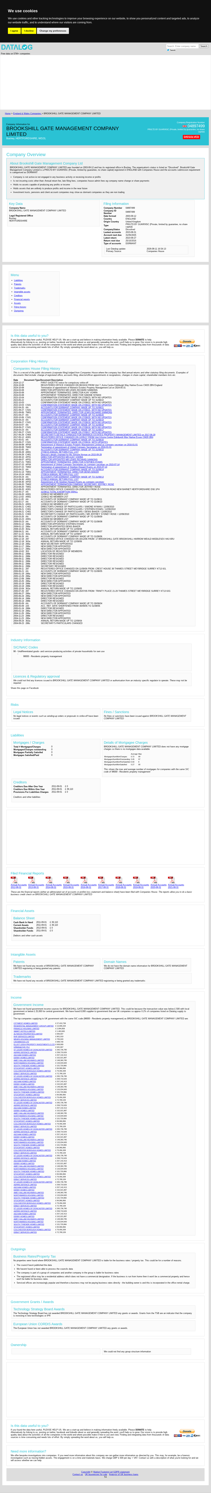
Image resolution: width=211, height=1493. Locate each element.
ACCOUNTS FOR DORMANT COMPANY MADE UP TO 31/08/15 (72, 449)
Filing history (20, 307)
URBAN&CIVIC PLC (22, 1047)
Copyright (85, 1472)
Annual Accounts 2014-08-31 (54, 886)
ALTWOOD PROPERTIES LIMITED (28, 1034)
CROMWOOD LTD (21, 1042)
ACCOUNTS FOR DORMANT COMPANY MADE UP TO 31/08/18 (72, 425)
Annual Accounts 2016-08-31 (89, 886)
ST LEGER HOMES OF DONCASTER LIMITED (33, 1050)
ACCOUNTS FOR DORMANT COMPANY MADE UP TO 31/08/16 (72, 439)
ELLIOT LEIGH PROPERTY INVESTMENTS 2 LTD (34, 1044)
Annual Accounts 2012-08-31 (19, 886)
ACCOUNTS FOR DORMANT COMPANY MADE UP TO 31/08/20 (72, 415)
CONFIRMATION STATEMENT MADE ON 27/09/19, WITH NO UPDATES (76, 422)
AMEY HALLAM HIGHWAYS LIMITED (29, 1060)
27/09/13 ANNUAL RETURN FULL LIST (60, 479)
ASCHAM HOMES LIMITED (25, 1055)
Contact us (78, 1474)
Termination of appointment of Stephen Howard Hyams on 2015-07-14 (74, 467)
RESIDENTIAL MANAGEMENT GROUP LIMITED (34, 1026)
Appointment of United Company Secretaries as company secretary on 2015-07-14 (80, 464)
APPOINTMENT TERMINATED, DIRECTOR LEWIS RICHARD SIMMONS (76, 412)
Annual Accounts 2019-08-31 (141, 886)
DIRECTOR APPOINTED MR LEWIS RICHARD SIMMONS (69, 459)
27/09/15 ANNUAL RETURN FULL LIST (60, 452)
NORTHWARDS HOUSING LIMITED (29, 1063)
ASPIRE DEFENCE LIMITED (25, 1052)
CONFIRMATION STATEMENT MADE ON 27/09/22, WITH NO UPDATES (76, 405)
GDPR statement (121, 1472)
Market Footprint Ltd (103, 1472)
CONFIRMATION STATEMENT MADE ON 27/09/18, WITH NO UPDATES (76, 427)
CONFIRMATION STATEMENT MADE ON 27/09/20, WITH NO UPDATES (76, 417)
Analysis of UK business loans (123, 1474)
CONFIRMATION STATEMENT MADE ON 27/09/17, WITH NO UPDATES (76, 432)
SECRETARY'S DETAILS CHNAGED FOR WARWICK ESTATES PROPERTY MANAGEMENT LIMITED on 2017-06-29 (98, 435)
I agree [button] (14, 30)
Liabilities (18, 280)
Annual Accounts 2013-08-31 (36, 886)
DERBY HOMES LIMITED (24, 1058)
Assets (17, 303)
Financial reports (22, 299)
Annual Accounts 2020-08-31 (159, 886)
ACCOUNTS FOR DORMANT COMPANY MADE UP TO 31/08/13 (72, 477)
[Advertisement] (103, 82)
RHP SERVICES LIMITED (24, 1036)
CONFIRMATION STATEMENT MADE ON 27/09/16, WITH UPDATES (74, 442)
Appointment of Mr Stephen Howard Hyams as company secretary (72, 482)
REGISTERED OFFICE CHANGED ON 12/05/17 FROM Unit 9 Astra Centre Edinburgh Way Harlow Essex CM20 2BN (97, 437)
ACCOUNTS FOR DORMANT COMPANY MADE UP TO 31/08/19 (72, 420)
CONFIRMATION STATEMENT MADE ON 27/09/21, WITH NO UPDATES (76, 410)
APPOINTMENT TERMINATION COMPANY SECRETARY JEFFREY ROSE (77, 484)
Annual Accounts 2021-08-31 (176, 886)
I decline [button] (29, 30)
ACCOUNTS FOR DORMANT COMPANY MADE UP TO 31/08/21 (72, 407)
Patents (17, 284)
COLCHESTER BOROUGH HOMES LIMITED (32, 1071)
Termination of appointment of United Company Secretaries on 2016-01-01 (76, 447)
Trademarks (19, 288)
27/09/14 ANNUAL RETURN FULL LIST (60, 474)
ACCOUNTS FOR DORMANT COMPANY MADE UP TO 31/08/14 (72, 469)
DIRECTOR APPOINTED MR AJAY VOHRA (62, 457)
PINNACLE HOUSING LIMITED (26, 1029)
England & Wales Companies (27, 113)
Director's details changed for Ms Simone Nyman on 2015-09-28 (71, 454)
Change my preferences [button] (53, 30)
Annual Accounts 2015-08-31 (71, 886)
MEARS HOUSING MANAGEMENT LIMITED (32, 1039)
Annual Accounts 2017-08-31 (106, 886)
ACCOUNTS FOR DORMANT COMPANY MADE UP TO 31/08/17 (72, 430)
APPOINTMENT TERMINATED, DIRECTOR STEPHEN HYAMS (72, 462)
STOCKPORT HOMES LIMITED (27, 1068)
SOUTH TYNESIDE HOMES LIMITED (29, 1066)
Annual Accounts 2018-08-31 (124, 886)
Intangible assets (22, 291)
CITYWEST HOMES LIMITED (26, 1023)
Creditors (18, 295)
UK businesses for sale (96, 1474)
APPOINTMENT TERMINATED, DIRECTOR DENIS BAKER (70, 472)
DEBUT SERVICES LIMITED (25, 1074)
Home (8, 113)
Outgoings (19, 311)
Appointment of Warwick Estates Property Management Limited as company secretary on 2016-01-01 (89, 444)
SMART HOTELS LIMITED (24, 1031)
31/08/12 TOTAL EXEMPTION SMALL (59, 492)
